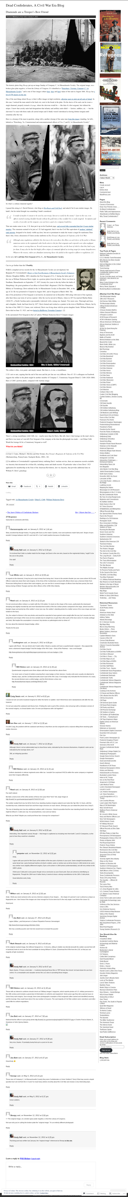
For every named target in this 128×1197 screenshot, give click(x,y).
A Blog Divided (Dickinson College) (108, 307)
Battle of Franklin (105, 337)
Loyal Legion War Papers (108, 803)
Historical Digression (107, 448)
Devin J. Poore (105, 964)
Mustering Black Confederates (110, 289)
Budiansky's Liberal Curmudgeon (106, 951)
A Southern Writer (106, 939)
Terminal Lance (105, 1013)
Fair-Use (103, 735)
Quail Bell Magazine (107, 1006)
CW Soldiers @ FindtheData (109, 714)
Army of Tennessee (106, 332)
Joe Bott (17, 918)
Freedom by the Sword (107, 429)
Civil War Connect (106, 361)
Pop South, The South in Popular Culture (111, 1002)
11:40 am (47, 988)
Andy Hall (18, 550)
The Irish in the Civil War (108, 551)
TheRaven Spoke (106, 1029)
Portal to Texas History (107, 845)
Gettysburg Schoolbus (107, 439)
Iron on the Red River (107, 780)
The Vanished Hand (106, 1027)
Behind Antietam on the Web (109, 340)
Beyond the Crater (106, 342)
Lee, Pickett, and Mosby (113, 232)
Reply (8, 540)
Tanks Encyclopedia (106, 873)
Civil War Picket (105, 382)
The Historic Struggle (107, 548)
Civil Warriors (104, 389)
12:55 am (41, 790)
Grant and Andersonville (108, 761)
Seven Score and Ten (107, 532)
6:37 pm (44, 1058)
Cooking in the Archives (108, 691)
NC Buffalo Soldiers (106, 502)
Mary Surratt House (106, 808)
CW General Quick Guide (108, 703)
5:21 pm (39, 1076)
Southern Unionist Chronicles (110, 537)
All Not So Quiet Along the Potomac (108, 329)
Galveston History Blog (107, 968)
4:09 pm (49, 643)
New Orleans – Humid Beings (110, 992)
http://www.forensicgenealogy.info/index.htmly (24, 925)
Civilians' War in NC (106, 392)
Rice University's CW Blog (108, 523)
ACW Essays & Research (108, 317)
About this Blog (105, 202)
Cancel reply (35, 1158)
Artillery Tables (105, 617)
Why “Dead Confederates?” (109, 216)
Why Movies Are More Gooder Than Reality (110, 261)
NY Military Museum (106, 824)
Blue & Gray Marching (107, 627)
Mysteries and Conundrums (109, 499)
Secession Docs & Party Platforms (108, 855)
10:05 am (45, 575)
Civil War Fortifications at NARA (110, 652)
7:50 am (44, 1016)
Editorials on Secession (108, 728)
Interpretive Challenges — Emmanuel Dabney (109, 461)
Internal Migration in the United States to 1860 (110, 265)
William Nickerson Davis (55, 499)
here (48, 91)
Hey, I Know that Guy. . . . (84, 512)
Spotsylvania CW (105, 539)
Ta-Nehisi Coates (106, 1010)
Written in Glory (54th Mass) (109, 595)
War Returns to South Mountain (110, 582)
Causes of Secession (107, 204)
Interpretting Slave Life (107, 464)
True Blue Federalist (107, 577)
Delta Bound (104, 961)
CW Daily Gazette (106, 403)
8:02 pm (46, 696)
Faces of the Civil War (107, 417)
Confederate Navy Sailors (108, 673)
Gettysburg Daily (105, 436)
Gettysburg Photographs (108, 754)
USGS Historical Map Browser (110, 911)
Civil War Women (106, 387)
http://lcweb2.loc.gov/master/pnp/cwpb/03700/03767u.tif (25, 799)
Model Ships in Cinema (108, 987)
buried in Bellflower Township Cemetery (47, 310)
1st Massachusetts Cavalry (25, 499)
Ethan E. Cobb (40, 499)
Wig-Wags (103, 591)
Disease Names (105, 726)
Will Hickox (25, 1158)
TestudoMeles (104, 1015)
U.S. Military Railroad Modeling (110, 579)
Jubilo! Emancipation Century (110, 471)
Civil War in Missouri (107, 654)
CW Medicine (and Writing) (109, 413)
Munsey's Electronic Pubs (108, 990)
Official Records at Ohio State (110, 828)
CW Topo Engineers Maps (109, 719)
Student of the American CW (109, 541)
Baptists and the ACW (107, 335)
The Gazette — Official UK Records (108, 881)
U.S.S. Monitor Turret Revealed (110, 257)
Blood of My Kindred (107, 347)
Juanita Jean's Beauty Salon (109, 978)
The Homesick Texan (107, 1022)
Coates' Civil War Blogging (109, 394)
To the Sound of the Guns (108, 572)
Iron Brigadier (104, 467)
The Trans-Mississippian (108, 560)
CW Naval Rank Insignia (108, 705)
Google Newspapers (107, 758)
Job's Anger (104, 975)
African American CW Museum (110, 322)
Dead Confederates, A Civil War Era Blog (35, 5)
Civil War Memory (106, 373)
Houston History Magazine (109, 973)
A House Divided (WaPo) (108, 310)
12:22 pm (41, 601)
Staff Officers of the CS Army (109, 870)
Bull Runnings (104, 349)
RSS (26, 520)
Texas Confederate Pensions (109, 875)
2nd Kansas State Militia (108, 301)
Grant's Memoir (105, 763)
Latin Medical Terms (106, 784)
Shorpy (13, 1115)
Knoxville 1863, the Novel (108, 476)
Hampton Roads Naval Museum (111, 443)
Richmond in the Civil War (108, 850)
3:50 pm (45, 1115)
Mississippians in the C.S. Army (110, 492)
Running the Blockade (107, 529)
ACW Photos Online (106, 608)
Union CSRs (104, 907)
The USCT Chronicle (107, 563)
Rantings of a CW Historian (109, 518)
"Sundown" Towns (106, 605)
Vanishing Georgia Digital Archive (108, 917)
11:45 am (53, 667)
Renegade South (105, 521)
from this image (73, 119)
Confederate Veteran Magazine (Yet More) (110, 687)
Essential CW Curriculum (108, 733)
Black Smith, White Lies (108, 344)
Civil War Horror (105, 370)
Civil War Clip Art (105, 649)
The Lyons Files (105, 884)
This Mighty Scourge (107, 567)
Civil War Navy (105, 375)
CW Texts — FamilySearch (109, 717)
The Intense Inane (106, 1025)
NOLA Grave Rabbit (106, 994)
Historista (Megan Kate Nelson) (110, 451)
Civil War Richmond (106, 663)
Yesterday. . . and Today (108, 598)
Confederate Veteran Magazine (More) (110, 683)
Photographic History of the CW (110, 838)
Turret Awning (104, 268)
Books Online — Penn (107, 629)
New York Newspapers (107, 819)
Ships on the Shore (106, 861)
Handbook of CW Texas (108, 765)
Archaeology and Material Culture (108, 944)
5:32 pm (53, 853)
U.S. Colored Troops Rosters (109, 891)
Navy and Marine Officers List (110, 816)
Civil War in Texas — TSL (108, 656)
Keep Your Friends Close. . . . (109, 207)
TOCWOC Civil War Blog (108, 575)
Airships (102, 610)
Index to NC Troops (106, 777)
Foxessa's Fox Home (107, 420)
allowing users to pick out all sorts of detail (76, 99)
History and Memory (106, 770)
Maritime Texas (105, 985)
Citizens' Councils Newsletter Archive (110, 646)
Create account (105, 185)
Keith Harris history (106, 474)
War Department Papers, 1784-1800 (110, 923)
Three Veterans (113, 226)
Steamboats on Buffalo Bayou (110, 214)
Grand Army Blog (105, 441)
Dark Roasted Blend (107, 959)
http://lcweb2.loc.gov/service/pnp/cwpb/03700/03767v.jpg (54, 1020)
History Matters (105, 453)
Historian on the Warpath (108, 446)
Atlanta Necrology (106, 620)
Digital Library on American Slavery (109, 722)
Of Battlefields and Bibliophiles (110, 509)
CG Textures (104, 954)
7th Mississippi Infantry (107, 303)
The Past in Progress (107, 558)
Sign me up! (106, 1050)
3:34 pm (48, 550)
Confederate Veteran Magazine (110, 680)
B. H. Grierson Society (107, 622)
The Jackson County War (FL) (110, 553)
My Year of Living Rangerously (110, 497)
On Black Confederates (108, 209)
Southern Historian (106, 534)
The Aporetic (104, 1018)
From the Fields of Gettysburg (110, 432)
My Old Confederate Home (109, 494)
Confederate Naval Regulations (110, 671)
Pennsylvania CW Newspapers (110, 835)
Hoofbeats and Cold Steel (108, 455)
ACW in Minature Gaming (108, 319)
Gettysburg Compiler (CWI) (109, 434)
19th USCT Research (107, 299)
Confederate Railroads (107, 675)
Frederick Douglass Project (109, 740)
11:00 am (43, 723)
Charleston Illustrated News (109, 643)
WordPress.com (105, 194)
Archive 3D (103, 948)
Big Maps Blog (105, 624)
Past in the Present (106, 516)
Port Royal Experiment (107, 843)
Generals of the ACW (107, 745)
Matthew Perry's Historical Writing (108, 811)
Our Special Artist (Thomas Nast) (111, 513)
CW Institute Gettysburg (108, 408)
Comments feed (105, 192)
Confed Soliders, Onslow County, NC (111, 397)
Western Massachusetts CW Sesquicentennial (109, 587)
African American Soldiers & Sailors (109, 325)
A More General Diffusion (108, 312)
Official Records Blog (107, 511)
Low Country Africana (107, 800)
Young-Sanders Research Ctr (110, 929)
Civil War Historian (106, 368)
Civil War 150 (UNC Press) (109, 354)
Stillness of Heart (105, 1008)
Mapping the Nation (106, 487)
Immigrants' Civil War (107, 458)
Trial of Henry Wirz (106, 886)
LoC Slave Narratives (107, 794)
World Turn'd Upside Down (109, 593)
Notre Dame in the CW (107, 504)
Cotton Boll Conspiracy (107, 956)
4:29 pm (51, 1137)
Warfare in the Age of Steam (109, 584)
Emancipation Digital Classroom (111, 730)
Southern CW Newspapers (109, 866)
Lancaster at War (105, 478)
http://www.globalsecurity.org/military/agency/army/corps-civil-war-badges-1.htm (36, 652)
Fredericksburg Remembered (110, 424)
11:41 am (50, 769)
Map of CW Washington (108, 805)
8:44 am (47, 944)
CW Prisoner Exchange (108, 710)
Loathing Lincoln (105, 485)
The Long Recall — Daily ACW (110, 556)
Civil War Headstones (107, 366)
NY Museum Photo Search (109, 826)
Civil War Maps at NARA (108, 661)
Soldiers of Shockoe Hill (108, 863)
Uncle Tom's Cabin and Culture (110, 898)
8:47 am (48, 967)
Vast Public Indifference (108, 1032)
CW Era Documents (106, 698)
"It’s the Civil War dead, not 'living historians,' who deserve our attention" (111, 278)
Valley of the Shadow (107, 914)
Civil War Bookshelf (106, 356)
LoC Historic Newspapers (108, 792)
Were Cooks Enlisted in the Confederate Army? (109, 283)
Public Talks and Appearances (110, 211)
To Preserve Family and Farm (110, 570)
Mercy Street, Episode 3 (108, 286)
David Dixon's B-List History (109, 415)
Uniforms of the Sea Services (109, 904)
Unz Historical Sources (107, 909)
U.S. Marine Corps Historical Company (109, 894)
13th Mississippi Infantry (108, 296)
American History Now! (107, 612)
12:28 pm (48, 744)
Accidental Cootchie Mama (109, 941)
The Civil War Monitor (107, 546)
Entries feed (104, 190)
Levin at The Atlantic (106, 980)
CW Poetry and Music (107, 707)
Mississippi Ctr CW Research (110, 490)
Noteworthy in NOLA (107, 997)
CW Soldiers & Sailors (107, 712)
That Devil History (106, 544)
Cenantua (103, 351)
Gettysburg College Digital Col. (110, 751)
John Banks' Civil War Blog (109, 469)
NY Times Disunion (106, 506)
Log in (102, 187)
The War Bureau (105, 565)
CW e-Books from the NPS (109, 695)
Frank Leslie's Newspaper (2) (110, 738)
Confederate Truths (106, 678)
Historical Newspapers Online (110, 768)
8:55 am (48, 830)
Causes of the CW (106, 638)
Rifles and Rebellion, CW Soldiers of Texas (108, 526)
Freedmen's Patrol (106, 427)
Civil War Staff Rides (107, 666)
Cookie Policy (44, 1193)
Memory (15, 17)
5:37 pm (45, 1096)
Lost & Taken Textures (107, 983)
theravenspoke (16, 529)
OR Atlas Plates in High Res (109, 833)
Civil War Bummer (106, 359)
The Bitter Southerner (107, 1020)
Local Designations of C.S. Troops (109, 797)
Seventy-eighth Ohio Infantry (109, 859)
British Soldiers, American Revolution (108, 632)
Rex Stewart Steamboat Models (110, 847)
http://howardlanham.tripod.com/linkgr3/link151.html (29, 682)
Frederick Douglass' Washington (111, 422)
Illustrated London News (108, 775)
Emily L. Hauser (105, 966)
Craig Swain (15, 696)
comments (10, 505)
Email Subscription (108, 1037)
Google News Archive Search (110, 756)
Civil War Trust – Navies (108, 668)
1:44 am (49, 529)
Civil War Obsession (107, 380)
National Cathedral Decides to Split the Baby (110, 254)
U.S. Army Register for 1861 (109, 889)
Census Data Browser (107, 640)
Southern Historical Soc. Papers (110, 868)
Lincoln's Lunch (105, 789)
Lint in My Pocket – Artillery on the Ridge (110, 482)
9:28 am (49, 1039)
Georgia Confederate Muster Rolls (109, 748)
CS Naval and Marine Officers (110, 693)
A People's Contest (106, 315)
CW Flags (103, 700)
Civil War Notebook (106, 378)
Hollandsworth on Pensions (109, 773)
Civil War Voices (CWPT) (108, 385)
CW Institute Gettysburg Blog (109, 410)
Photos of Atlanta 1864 (107, 840)
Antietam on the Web (107, 615)
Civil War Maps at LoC (107, 659)
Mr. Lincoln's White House (108, 814)
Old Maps (103, 831)
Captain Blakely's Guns (108, 636)
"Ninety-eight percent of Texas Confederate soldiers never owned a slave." (110, 272)
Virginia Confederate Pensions (110, 920)
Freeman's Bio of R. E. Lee (109, 742)
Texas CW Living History (108, 878)
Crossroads (104, 401)
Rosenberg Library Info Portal (110, 852)
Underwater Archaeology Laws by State (110, 901)
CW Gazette (104, 405)
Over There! (104, 999)
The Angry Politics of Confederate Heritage (22, 512)
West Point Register (106, 927)
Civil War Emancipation (108, 363)
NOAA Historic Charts (107, 821)
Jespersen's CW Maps (107, 782)
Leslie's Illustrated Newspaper (110, 787)
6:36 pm (47, 918)
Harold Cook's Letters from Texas (111, 971)
